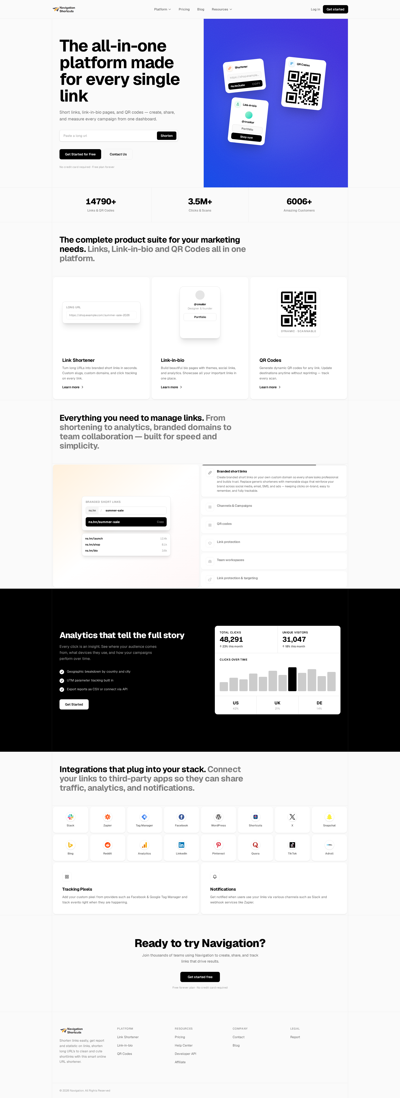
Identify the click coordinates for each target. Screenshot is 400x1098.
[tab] (274, 473)
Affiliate (180, 1058)
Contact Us (118, 154)
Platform (160, 9)
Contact (238, 1033)
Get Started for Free (80, 154)
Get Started (74, 700)
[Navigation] (64, 9)
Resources (220, 9)
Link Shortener (128, 1033)
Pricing (184, 9)
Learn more (70, 387)
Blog (200, 9)
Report (295, 1033)
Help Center (184, 1041)
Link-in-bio (125, 1041)
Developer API (185, 1049)
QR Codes (124, 1049)
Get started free (200, 973)
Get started (335, 9)
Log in (315, 9)
